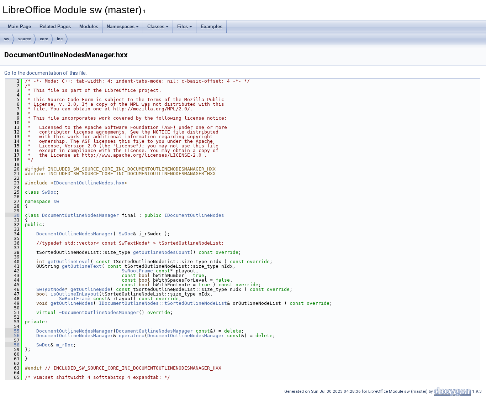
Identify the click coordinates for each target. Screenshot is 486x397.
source (24, 39)
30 (12, 215)
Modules (88, 26)
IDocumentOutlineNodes (194, 215)
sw (6, 39)
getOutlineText (82, 266)
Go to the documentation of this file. (45, 73)
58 (12, 345)
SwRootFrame (137, 270)
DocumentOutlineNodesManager (80, 215)
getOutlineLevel (69, 261)
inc (60, 39)
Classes (155, 26)
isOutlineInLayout (75, 294)
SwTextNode (50, 289)
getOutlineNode (90, 289)
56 (12, 335)
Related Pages (55, 26)
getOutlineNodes (72, 303)
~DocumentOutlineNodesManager (99, 312)
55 (12, 331)
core (44, 39)
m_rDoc (64, 345)
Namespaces (120, 26)
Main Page (19, 26)
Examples (211, 26)
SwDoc (49, 192)
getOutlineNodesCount (161, 252)
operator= (131, 335)
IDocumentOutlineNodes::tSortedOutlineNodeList (163, 303)
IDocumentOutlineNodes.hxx (89, 183)
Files (182, 26)
